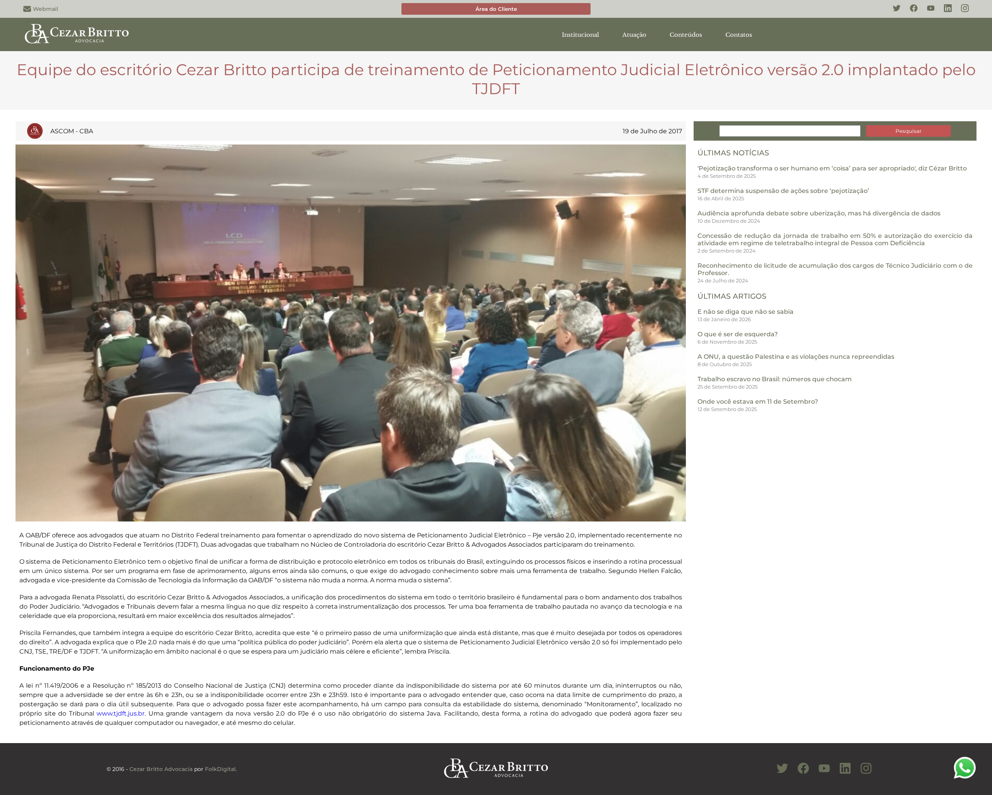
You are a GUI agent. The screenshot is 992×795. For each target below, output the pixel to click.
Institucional (580, 34)
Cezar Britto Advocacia (161, 769)
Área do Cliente (496, 9)
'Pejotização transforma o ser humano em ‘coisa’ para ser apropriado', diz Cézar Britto (832, 168)
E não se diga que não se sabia (746, 311)
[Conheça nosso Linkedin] (944, 12)
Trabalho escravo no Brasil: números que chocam (775, 379)
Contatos (738, 34)
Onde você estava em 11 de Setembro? (758, 401)
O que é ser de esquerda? (738, 334)
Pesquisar (908, 131)
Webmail (45, 8)
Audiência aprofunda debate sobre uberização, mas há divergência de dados (819, 213)
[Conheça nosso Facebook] (910, 12)
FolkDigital (220, 769)
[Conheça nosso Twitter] (893, 12)
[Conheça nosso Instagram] (961, 12)
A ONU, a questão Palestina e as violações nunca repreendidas (796, 356)
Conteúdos (686, 34)
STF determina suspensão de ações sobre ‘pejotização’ (783, 190)
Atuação (634, 34)
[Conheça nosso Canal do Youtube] (820, 772)
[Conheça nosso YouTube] (927, 12)
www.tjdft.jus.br (120, 713)
